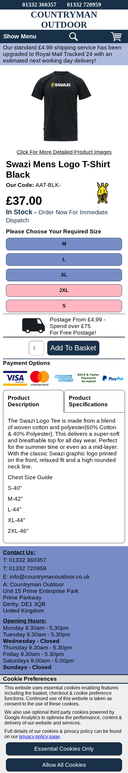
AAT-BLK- (48, 185)
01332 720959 (84, 4)
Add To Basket (73, 348)
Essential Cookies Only (64, 749)
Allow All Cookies (64, 765)
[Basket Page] (116, 40)
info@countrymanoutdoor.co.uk (50, 577)
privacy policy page (39, 736)
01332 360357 (39, 4)
